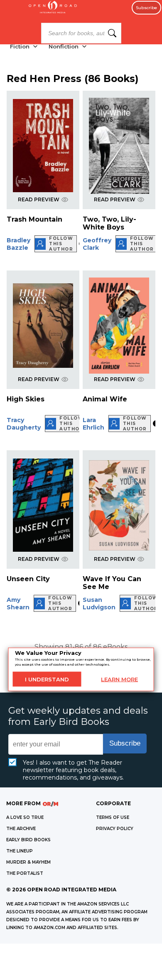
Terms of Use (112, 817)
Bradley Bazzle (18, 244)
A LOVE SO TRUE (25, 817)
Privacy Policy (114, 828)
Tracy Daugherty (24, 423)
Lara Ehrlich (93, 423)
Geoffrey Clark (97, 244)
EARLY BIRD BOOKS (28, 840)
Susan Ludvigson (99, 603)
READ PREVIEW (38, 199)
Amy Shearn (18, 603)
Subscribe (146, 7)
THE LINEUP (19, 851)
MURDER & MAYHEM (28, 862)
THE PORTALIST (24, 873)
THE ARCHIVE (21, 828)
